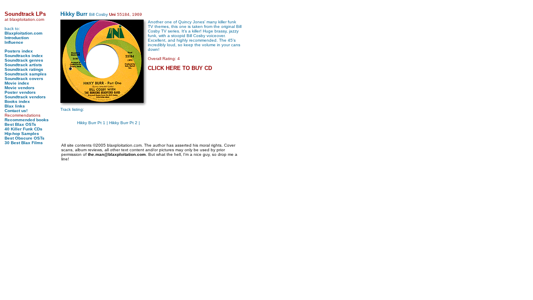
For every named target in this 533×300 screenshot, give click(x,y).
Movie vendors (20, 87)
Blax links (15, 106)
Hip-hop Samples (22, 133)
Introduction (17, 37)
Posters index (19, 51)
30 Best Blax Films (24, 142)
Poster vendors (20, 92)
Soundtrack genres (24, 60)
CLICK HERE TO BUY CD (180, 68)
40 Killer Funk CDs (23, 129)
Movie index (17, 83)
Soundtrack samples (26, 74)
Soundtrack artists (23, 64)
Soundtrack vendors (25, 97)
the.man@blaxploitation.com (117, 154)
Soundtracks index (24, 55)
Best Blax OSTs (20, 124)
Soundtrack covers (24, 78)
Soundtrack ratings (24, 69)
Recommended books (27, 120)
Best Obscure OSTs (25, 138)
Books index (17, 101)
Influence (14, 42)
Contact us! (16, 110)
